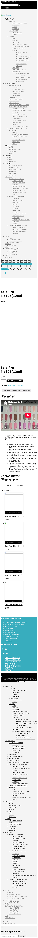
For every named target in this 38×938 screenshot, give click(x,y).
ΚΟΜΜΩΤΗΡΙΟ (9, 19)
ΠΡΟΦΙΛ (11, 238)
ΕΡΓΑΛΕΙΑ (15, 112)
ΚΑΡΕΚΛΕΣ (15, 204)
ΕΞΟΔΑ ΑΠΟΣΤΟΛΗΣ (12, 662)
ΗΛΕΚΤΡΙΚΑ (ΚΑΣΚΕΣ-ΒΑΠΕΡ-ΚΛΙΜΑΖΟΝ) (24, 875)
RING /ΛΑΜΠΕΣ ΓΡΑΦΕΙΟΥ (19, 229)
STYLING (15, 50)
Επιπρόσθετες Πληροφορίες (21, 390)
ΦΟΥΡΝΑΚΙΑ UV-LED (18, 109)
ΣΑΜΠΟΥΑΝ (15, 42)
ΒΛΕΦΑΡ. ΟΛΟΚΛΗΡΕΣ (15, 169)
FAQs (6, 247)
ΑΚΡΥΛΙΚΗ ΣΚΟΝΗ (14, 101)
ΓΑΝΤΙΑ (14, 144)
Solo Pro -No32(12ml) (14, 605)
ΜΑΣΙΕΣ (14, 27)
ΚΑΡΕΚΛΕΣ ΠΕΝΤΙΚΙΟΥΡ (19, 231)
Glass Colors (16, 93)
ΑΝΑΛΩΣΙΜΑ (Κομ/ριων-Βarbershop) (22, 731)
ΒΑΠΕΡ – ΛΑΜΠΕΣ (17, 181)
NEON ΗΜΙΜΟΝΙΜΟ (18, 91)
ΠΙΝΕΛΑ (14, 138)
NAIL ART (15, 132)
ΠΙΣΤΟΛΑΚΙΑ (15, 25)
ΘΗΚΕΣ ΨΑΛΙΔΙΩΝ (17, 33)
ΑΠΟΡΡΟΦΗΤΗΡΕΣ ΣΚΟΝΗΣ (20, 126)
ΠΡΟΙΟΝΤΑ (12, 36)
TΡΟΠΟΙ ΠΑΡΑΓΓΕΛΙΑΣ (13, 660)
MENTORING (12, 245)
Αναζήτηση (23, 936)
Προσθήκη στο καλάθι (15, 381)
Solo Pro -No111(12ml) (14, 546)
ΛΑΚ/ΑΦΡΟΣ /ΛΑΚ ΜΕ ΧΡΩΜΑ (20, 44)
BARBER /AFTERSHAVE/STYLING (26, 721)
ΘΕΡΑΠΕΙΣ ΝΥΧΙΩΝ (14, 103)
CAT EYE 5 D (16, 95)
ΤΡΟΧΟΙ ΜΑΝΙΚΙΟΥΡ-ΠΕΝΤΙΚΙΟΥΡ (21, 110)
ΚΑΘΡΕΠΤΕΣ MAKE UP (19, 192)
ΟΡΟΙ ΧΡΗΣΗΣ (10, 664)
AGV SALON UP (13, 254)
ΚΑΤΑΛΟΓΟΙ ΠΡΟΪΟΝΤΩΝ (12, 248)
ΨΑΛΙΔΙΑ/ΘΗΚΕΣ (13, 31)
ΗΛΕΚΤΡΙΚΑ (12, 21)
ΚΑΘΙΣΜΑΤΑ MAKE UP (18, 190)
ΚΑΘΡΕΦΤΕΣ (15, 218)
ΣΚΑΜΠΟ (15, 185)
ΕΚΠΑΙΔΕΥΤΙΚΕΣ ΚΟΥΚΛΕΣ (23, 77)
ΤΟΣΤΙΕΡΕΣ (15, 29)
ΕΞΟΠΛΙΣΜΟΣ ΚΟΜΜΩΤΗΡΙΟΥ (17, 196)
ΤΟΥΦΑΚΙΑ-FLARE (14, 167)
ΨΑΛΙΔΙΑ (14, 34)
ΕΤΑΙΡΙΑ (7, 236)
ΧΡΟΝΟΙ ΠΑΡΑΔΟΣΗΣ (13, 666)
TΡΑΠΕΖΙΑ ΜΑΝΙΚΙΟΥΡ (18, 227)
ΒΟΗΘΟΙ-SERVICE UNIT (19, 186)
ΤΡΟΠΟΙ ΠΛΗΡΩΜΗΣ (12, 658)
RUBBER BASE (13, 97)
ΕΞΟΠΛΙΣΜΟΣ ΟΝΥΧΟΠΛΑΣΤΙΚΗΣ (18, 225)
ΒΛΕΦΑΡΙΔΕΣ (12, 173)
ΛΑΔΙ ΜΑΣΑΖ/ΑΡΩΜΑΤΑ (15, 165)
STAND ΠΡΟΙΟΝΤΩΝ (18, 216)
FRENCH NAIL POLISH (18, 89)
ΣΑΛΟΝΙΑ (15, 208)
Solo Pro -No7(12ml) (13, 575)
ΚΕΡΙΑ (10, 157)
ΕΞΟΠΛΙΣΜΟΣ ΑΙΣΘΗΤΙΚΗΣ (16, 179)
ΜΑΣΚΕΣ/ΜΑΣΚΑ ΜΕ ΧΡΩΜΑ (20, 46)
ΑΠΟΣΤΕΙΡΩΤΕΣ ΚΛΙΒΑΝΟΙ (19, 120)
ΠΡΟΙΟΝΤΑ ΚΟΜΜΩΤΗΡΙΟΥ (15, 624)
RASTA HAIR (12, 151)
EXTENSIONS (8, 146)
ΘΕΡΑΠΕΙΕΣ (15, 68)
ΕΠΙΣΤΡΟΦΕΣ (9, 670)
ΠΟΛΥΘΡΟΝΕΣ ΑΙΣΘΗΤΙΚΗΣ (20, 188)
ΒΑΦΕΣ (14, 38)
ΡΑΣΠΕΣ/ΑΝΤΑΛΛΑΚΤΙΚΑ (19, 136)
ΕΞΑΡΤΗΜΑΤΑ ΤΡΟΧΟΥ (18, 114)
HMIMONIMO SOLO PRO (16, 85)
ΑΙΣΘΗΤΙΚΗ (8, 163)
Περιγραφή (6, 390)
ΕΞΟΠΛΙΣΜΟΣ (8, 177)
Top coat (15, 87)
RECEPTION (16, 210)
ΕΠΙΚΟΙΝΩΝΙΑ (8, 257)
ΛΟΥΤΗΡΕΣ (15, 198)
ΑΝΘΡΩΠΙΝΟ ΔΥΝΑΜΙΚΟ (15, 241)
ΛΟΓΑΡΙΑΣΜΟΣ (8, 8)
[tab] (6, 390)
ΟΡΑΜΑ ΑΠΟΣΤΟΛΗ (14, 239)
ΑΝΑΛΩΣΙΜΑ (12, 130)
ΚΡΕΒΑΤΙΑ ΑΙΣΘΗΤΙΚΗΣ (18, 183)
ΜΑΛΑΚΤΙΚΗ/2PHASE (18, 48)
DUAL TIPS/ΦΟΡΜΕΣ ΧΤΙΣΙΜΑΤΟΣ (22, 797)
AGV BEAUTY (13, 251)
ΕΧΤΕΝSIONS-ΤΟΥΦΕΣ (15, 149)
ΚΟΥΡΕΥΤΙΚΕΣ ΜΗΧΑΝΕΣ (19, 23)
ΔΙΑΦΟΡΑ (11, 153)
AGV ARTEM (12, 250)
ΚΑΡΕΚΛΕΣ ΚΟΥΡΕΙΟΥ (18, 200)
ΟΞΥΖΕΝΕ (15, 40)
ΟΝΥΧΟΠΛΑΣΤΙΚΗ (10, 83)
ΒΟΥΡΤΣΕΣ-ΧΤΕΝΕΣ (22, 52)
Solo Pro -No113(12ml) (14, 516)
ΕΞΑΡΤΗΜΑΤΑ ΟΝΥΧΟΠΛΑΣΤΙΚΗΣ (18, 107)
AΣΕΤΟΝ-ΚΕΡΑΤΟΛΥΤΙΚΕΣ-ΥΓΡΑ (18, 128)
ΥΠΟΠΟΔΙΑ (15, 206)
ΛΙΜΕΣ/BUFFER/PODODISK (20, 134)
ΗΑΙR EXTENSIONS (12, 635)
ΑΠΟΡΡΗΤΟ (9, 668)
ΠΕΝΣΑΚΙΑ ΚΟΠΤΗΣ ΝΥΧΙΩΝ (20, 116)
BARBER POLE (16, 202)
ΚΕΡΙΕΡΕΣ (11, 159)
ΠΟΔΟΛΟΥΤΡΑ (16, 122)
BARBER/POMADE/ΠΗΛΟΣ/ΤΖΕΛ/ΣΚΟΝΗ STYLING (22, 60)
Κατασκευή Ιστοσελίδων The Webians (28, 681)
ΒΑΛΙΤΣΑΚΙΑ (15, 124)
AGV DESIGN (12, 252)
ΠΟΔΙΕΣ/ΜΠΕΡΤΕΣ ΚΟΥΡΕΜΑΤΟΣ (25, 739)
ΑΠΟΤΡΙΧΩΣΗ (8, 155)
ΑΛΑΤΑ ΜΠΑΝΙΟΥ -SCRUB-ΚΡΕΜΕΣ (19, 105)
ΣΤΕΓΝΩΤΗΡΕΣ (16, 118)
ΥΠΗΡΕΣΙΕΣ (8, 244)
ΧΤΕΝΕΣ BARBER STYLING (24, 727)
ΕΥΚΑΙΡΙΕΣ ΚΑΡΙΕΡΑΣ (14, 242)
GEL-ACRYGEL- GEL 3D (16, 99)
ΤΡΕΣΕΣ (11, 147)
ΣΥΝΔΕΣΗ (7, 7)
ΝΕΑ (6, 255)
